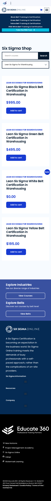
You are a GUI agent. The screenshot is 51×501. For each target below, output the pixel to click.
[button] (46, 9)
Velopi (8, 457)
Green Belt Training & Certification (26, 20)
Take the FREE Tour (24, 30)
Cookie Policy (25, 485)
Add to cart (16, 110)
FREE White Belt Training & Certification (25, 27)
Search (43, 55)
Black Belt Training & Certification (25, 17)
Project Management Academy (19, 448)
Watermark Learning (14, 461)
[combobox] (25, 65)
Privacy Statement (11, 485)
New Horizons (11, 443)
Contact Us (7, 488)
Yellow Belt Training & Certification (25, 23)
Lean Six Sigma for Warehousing (24, 82)
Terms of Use (37, 485)
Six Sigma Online (12, 452)
